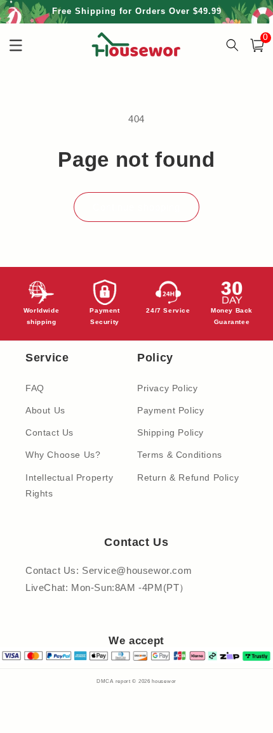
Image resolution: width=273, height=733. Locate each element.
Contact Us (49, 432)
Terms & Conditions (179, 455)
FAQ (34, 388)
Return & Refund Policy (188, 477)
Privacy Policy (167, 388)
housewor (164, 681)
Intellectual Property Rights (69, 485)
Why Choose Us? (62, 455)
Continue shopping (136, 207)
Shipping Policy (170, 432)
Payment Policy (170, 410)
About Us (45, 410)
